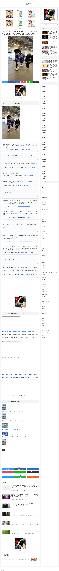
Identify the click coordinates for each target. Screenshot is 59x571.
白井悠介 (44, 306)
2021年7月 (44, 139)
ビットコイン (44, 233)
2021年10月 (44, 132)
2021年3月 (44, 149)
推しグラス (44, 296)
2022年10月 (44, 103)
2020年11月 (44, 159)
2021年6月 (44, 142)
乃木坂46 (44, 265)
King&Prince (44, 197)
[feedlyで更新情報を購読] (20, 477)
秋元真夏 (44, 311)
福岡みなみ (44, 308)
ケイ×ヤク (44, 221)
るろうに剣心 (44, 214)
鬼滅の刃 (44, 337)
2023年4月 (44, 89)
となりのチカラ (45, 211)
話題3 (43, 323)
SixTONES (44, 202)
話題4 (43, 325)
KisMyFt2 (44, 199)
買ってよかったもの (46, 330)
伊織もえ (44, 267)
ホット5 (43, 253)
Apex (43, 190)
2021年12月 (44, 127)
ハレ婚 (43, 231)
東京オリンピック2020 (46, 301)
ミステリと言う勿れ (46, 257)
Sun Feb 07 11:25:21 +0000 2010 (28, 217)
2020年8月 (44, 166)
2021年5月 (44, 144)
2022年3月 (44, 120)
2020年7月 (44, 168)
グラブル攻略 (44, 219)
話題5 (43, 328)
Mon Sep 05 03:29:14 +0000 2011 (26, 241)
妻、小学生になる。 (46, 282)
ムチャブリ (44, 260)
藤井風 (43, 315)
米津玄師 (44, 313)
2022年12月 (44, 98)
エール (43, 216)
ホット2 (43, 245)
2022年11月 (44, 101)
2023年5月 (44, 86)
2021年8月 (44, 137)
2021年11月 (44, 130)
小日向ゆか (44, 284)
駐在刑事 (44, 335)
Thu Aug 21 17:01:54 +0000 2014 (30, 167)
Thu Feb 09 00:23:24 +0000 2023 (21, 185)
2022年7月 (44, 110)
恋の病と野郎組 (45, 291)
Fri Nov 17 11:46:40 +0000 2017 (27, 175)
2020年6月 (44, 171)
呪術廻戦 (44, 277)
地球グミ (44, 279)
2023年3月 (44, 91)
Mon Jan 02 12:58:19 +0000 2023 (22, 157)
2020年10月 (44, 161)
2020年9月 (44, 164)
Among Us (44, 187)
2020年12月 (44, 156)
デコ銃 (43, 226)
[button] (56, 24)
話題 (43, 318)
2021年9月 (44, 135)
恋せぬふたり (44, 289)
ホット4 (43, 250)
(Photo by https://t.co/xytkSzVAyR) (8, 140)
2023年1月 (44, 96)
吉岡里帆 (44, 274)
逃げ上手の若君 (45, 332)
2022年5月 (44, 115)
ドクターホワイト (45, 228)
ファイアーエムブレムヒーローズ (48, 236)
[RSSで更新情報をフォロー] (33, 477)
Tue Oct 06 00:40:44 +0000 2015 (24, 206)
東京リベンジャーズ (46, 303)
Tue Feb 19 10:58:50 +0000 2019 (23, 149)
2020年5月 (44, 173)
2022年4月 (44, 118)
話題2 (43, 320)
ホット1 (43, 243)
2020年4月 (44, 176)
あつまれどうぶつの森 (46, 209)
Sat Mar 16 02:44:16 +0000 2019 (29, 229)
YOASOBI (44, 207)
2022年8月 (44, 108)
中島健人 (44, 262)
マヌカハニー (44, 255)
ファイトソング (45, 238)
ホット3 (43, 248)
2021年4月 (44, 147)
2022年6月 (44, 113)
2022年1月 (44, 125)
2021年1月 (44, 154)
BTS (43, 192)
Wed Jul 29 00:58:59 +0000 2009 (24, 261)
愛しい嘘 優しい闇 (45, 294)
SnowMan (44, 204)
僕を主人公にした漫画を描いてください (49, 272)
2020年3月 (44, 178)
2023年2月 (44, 93)
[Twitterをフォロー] (8, 477)
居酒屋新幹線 (44, 286)
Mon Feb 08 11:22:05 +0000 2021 (27, 252)
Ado (43, 185)
